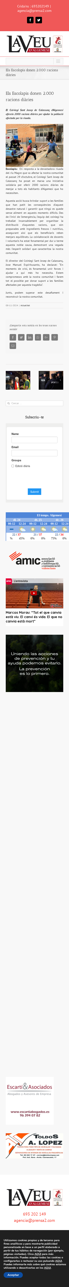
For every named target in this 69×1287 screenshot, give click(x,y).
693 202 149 (34, 1214)
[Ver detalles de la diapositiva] (34, 663)
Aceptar (13, 1275)
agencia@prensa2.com (34, 10)
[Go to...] (34, 61)
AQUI (37, 1254)
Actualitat (25, 305)
